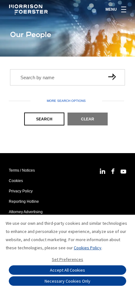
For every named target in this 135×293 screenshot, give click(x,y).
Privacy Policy (21, 191)
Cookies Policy (87, 248)
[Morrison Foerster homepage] (29, 9)
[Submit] (113, 77)
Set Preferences (67, 259)
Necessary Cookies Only (67, 281)
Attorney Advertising (26, 212)
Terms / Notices (22, 170)
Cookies (16, 181)
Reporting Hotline (24, 201)
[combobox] (67, 77)
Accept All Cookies (67, 270)
